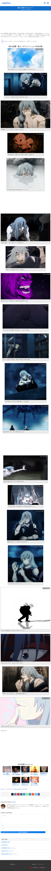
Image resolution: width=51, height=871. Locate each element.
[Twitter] (36, 794)
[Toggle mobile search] (45, 3)
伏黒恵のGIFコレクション (7, 851)
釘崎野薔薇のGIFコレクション (8, 848)
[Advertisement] (25, 22)
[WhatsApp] (27, 794)
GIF (12, 789)
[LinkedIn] (30, 794)
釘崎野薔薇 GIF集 (5, 842)
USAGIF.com (23, 9)
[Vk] (15, 794)
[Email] (12, 794)
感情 (21, 789)
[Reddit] (33, 794)
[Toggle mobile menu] (48, 3)
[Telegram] (24, 794)
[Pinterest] (18, 794)
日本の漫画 (28, 9)
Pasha (3, 789)
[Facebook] (39, 794)
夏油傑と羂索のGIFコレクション (9, 854)
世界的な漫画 (16, 789)
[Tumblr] (21, 794)
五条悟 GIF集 (4, 845)
